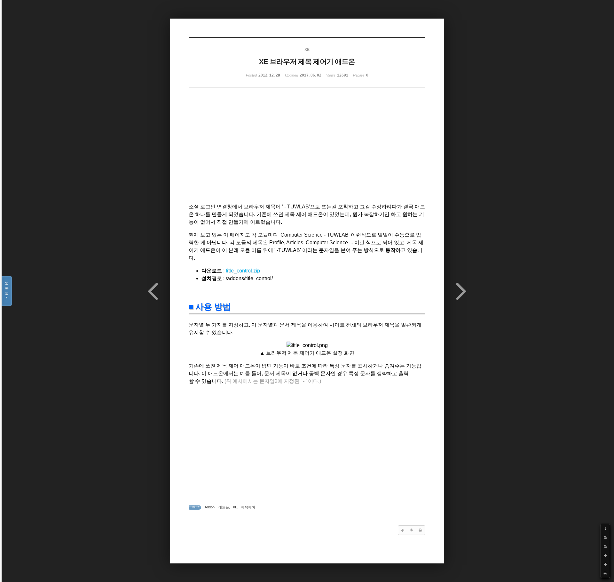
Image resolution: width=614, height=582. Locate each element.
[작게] (605, 546)
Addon (210, 507)
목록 (7, 290)
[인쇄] (605, 573)
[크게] (605, 537)
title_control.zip (243, 270)
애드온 (223, 507)
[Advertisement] (251, 151)
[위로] (605, 555)
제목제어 (248, 507)
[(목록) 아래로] (605, 564)
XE (235, 507)
